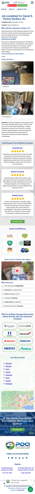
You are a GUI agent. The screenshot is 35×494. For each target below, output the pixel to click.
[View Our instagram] (26, 458)
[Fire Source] (17, 73)
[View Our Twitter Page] (8, 458)
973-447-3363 (23, 5)
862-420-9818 (26, 473)
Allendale (8, 366)
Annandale (9, 375)
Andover (8, 372)
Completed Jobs (22, 9)
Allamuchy (9, 363)
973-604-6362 (17, 429)
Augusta (8, 380)
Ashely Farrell (17, 195)
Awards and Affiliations (17, 229)
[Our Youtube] (19, 458)
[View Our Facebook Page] (12, 458)
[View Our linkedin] (23, 458)
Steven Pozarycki (17, 172)
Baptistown (9, 383)
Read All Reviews (17, 221)
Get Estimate (12, 5)
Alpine (7, 369)
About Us (11, 9)
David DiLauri (17, 148)
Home (4, 9)
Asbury (8, 378)
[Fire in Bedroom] (17, 103)
